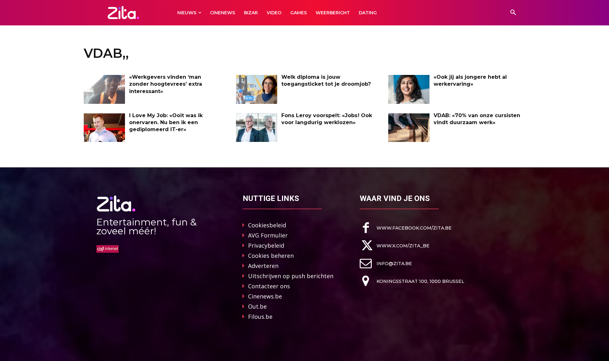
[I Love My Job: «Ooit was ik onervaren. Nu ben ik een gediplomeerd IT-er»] (104, 127)
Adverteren (263, 266)
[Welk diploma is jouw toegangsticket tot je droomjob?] (256, 89)
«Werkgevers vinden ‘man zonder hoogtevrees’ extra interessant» (165, 84)
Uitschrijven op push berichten (290, 276)
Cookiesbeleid (267, 225)
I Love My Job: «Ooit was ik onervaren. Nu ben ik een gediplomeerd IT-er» (166, 122)
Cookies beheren (271, 255)
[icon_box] (406, 227)
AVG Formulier (268, 235)
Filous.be (260, 316)
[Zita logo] (123, 12)
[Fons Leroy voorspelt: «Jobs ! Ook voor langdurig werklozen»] (256, 127)
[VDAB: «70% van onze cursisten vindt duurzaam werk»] (408, 127)
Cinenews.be (265, 296)
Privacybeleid (266, 245)
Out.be (257, 306)
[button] (513, 13)
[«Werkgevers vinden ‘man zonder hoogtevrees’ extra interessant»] (104, 89)
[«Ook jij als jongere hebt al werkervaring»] (408, 89)
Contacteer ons (269, 286)
